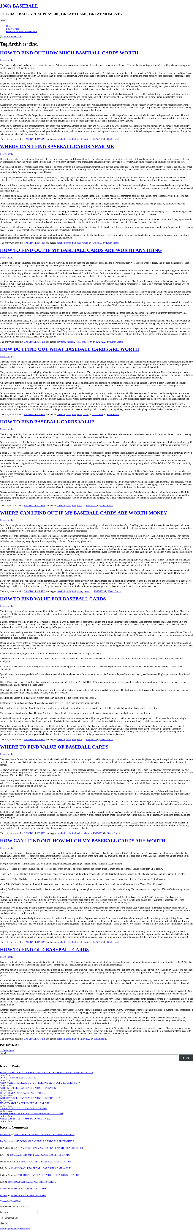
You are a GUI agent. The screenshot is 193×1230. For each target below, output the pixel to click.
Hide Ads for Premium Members (21, 31)
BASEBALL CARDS (34, 139)
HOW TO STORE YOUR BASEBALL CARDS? (24, 1103)
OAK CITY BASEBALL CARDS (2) (18, 1077)
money (80, 591)
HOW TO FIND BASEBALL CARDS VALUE (47, 421)
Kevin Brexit (113, 139)
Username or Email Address (13, 1206)
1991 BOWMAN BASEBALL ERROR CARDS (32, 1182)
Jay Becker (5, 1134)
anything (61, 341)
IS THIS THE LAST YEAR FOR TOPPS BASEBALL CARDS (31, 1113)
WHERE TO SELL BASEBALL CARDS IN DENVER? (28, 1088)
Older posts (7, 1050)
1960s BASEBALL (19, 6)
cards (68, 139)
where (85, 243)
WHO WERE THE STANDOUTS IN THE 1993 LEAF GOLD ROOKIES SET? (40, 1082)
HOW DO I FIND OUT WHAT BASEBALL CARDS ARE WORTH (69, 349)
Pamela (3, 1188)
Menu (3, 21)
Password (4, 1212)
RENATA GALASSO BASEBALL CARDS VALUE (45, 1161)
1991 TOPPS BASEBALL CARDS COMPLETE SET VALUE (48, 1175)
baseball (61, 139)
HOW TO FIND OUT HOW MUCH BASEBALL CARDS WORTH (69, 52)
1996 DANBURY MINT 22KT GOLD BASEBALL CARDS (44, 1134)
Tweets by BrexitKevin (11, 1201)
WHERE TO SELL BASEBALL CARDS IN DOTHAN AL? (30, 1098)
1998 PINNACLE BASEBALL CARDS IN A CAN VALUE (41, 1168)
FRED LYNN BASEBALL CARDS (28, 1188)
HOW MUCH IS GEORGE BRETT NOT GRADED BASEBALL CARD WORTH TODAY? (46, 1072)
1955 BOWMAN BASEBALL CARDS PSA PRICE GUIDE (44, 1141)
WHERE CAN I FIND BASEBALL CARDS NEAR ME (57, 146)
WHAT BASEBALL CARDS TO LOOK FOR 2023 (26, 1118)
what (79, 414)
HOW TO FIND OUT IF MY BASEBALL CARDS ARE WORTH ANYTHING (81, 250)
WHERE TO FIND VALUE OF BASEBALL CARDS (54, 747)
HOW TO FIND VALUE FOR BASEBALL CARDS (53, 599)
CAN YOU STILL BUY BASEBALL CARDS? (23, 1108)
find (74, 139)
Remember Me (10, 1218)
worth (86, 139)
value (79, 505)
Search (3, 1053)
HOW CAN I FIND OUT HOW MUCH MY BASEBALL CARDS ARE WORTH (82, 840)
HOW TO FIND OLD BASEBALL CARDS (44, 949)
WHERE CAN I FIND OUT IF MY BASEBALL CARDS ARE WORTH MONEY (83, 513)
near (79, 243)
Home (9, 26)
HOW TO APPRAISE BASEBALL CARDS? (22, 1093)
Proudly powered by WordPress (15, 1228)
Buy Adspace (12, 28)
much (79, 139)
